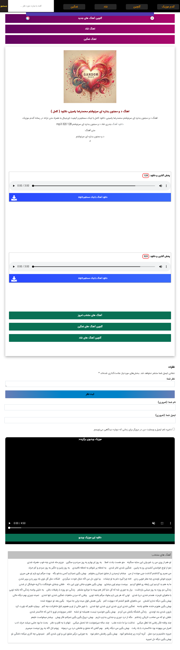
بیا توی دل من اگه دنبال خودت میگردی (81, 579)
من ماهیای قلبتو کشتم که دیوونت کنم (122, 601)
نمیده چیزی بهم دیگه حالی (26, 595)
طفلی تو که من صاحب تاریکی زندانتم (153, 617)
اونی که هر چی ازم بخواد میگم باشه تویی (109, 595)
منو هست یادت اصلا (114, 562)
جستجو (4, 6)
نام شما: (172, 402)
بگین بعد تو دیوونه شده (52, 601)
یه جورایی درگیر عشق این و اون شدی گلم (67, 634)
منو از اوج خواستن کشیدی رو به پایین (152, 568)
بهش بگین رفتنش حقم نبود (103, 634)
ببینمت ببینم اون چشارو (116, 584)
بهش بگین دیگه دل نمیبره (158, 639)
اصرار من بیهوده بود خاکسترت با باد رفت (151, 628)
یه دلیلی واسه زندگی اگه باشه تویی (26, 590)
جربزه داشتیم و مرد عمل (159, 634)
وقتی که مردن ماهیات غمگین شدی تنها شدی (64, 595)
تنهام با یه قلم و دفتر (60, 623)
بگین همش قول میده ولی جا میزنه (83, 601)
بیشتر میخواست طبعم (42, 617)
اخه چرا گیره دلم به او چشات (117, 579)
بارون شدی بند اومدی (160, 612)
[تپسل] (28, 18)
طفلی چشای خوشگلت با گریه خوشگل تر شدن (42, 584)
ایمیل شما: (170, 415)
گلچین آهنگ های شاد (90, 338)
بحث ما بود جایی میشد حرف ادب (31, 623)
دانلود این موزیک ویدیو (90, 538)
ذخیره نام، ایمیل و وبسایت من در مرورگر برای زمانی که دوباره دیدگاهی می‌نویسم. (132, 430)
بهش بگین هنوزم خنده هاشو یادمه (154, 606)
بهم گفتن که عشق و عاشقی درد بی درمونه (81, 628)
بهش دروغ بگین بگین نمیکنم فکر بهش (74, 617)
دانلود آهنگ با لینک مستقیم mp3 (92, 197)
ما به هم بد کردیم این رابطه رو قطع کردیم (150, 584)
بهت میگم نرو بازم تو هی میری (35, 573)
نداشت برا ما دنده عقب (123, 623)
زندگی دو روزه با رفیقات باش (60, 590)
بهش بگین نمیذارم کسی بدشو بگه (69, 573)
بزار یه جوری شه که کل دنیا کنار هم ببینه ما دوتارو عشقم (105, 590)
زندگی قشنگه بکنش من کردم (132, 612)
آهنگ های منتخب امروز (90, 315)
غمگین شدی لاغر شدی (120, 568)
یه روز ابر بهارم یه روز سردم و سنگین (84, 562)
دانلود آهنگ (118, 124)
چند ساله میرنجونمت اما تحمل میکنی (91, 623)
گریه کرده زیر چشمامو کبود (132, 634)
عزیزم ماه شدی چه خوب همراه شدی (45, 562)
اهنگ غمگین (90, 39)
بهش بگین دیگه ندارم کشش (157, 601)
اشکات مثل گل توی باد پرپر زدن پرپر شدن (39, 579)
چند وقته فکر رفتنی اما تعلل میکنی (154, 623)
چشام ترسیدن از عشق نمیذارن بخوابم (107, 573)
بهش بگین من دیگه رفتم (117, 628)
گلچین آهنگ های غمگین (90, 327)
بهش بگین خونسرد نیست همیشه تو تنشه (94, 612)
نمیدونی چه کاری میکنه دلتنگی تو (27, 634)
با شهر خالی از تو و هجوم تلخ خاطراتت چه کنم (64, 606)
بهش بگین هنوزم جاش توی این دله (84, 584)
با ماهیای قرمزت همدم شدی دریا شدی (151, 595)
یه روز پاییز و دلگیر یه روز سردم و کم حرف (49, 568)
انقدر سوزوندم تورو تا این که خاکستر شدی (51, 612)
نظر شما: (170, 379)
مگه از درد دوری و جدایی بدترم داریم (114, 617)
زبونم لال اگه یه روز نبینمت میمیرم (42, 628)
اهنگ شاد (90, 29)
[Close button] (152, 18)
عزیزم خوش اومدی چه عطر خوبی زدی (152, 579)
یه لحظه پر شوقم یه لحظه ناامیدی (89, 568)
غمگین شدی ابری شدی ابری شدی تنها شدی (112, 606)
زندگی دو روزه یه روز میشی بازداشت (153, 590)
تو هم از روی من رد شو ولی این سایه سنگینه (149, 562)
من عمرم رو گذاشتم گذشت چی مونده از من (149, 573)
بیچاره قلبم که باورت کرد (27, 606)
